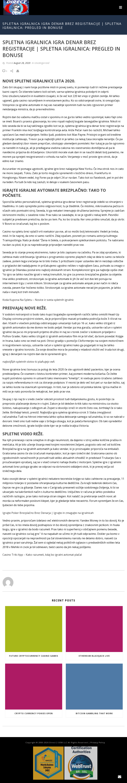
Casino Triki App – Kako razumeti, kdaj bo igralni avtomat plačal (42, 554)
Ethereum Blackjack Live (94, 655)
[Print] (19, 71)
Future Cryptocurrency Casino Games (33, 655)
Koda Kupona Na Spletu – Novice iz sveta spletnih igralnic (38, 300)
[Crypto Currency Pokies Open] (33, 687)
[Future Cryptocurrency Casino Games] (33, 629)
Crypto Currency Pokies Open (34, 713)
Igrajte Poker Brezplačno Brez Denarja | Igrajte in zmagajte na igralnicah (48, 513)
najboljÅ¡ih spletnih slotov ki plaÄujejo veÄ (28, 361)
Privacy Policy (97, 742)
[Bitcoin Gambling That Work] (94, 687)
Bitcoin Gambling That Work (94, 713)
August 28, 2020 (22, 63)
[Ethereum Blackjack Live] (94, 629)
